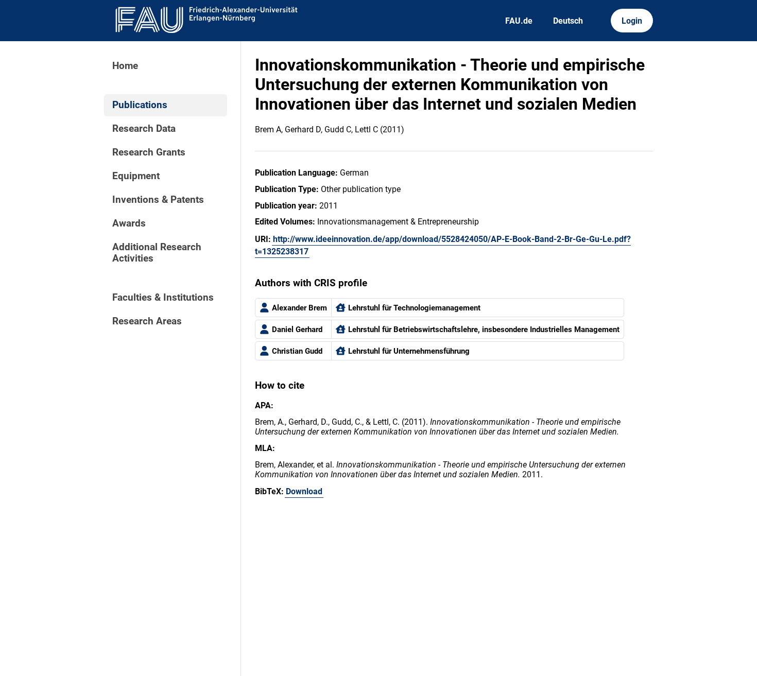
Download (304, 491)
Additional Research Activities (156, 252)
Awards (129, 223)
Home (125, 66)
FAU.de (518, 21)
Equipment (136, 176)
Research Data (144, 128)
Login (632, 21)
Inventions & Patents (158, 199)
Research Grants (148, 152)
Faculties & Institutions (163, 297)
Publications (139, 105)
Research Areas (147, 321)
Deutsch (568, 21)
